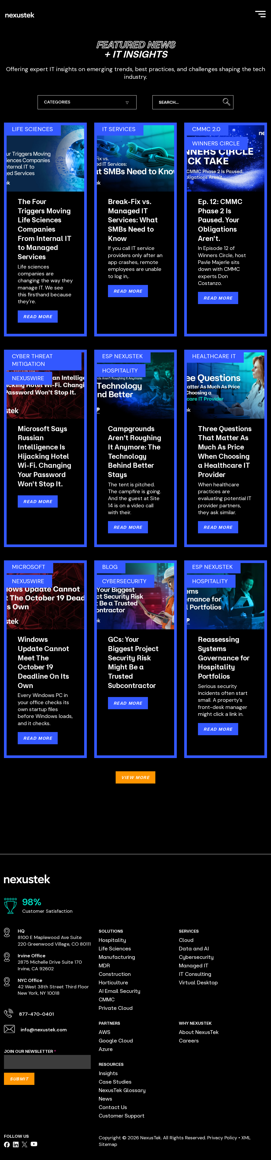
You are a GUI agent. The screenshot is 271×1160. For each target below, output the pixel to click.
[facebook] (7, 1145)
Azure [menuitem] (106, 1049)
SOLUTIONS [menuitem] (111, 931)
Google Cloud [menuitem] (116, 1040)
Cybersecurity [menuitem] (196, 957)
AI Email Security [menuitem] (119, 991)
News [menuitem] (105, 1099)
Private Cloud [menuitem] (116, 1008)
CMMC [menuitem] (107, 999)
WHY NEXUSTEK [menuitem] (195, 1023)
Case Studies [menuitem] (115, 1082)
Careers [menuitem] (189, 1040)
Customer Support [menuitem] (121, 1116)
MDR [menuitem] (104, 965)
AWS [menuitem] (104, 1032)
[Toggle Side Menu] (260, 13)
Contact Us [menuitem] (113, 1107)
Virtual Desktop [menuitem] (198, 982)
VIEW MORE (135, 777)
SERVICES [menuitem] (189, 931)
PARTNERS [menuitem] (109, 1023)
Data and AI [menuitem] (194, 948)
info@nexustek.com (44, 1030)
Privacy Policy (222, 1138)
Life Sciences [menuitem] (115, 948)
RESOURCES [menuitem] (111, 1064)
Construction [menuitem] (115, 974)
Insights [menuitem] (108, 1073)
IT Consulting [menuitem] (195, 974)
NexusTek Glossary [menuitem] (122, 1090)
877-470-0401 (36, 1014)
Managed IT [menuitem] (194, 965)
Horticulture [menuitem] (113, 982)
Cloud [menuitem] (186, 940)
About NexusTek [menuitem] (199, 1032)
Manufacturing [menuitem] (117, 957)
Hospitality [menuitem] (112, 940)
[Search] (226, 102)
